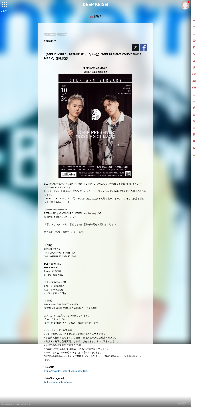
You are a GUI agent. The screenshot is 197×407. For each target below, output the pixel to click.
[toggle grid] (5, 5)
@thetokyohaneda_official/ (58, 382)
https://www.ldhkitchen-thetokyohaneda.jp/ (66, 371)
